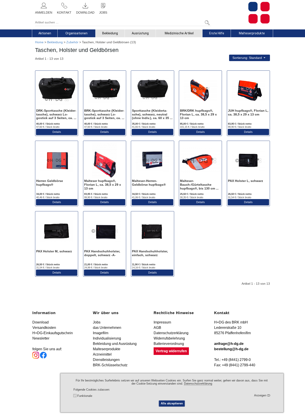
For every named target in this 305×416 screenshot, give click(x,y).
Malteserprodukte (252, 33)
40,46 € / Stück (47, 197)
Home (39, 42)
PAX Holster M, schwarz (54, 251)
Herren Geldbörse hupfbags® (49, 182)
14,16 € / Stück (143, 267)
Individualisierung (107, 338)
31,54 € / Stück (239, 197)
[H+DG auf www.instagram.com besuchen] (35, 357)
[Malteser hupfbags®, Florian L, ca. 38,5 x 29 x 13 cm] (104, 160)
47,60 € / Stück (47, 127)
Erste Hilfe (216, 33)
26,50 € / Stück (240, 194)
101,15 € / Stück (192, 127)
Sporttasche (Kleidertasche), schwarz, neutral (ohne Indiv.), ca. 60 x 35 (151, 114)
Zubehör (72, 42)
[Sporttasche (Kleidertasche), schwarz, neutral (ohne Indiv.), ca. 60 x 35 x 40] (152, 90)
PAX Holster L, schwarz (245, 181)
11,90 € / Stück (143, 264)
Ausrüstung (140, 33)
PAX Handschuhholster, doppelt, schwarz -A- (102, 253)
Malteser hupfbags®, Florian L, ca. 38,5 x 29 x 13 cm (102, 184)
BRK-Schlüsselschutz (110, 365)
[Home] (259, 13)
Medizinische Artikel (179, 33)
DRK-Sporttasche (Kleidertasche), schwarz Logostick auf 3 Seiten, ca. (56, 114)
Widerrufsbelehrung (169, 338)
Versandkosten (44, 328)
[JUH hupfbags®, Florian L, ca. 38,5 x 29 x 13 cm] (248, 90)
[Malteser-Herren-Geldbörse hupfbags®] (152, 160)
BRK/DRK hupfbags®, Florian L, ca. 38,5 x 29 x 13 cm (198, 114)
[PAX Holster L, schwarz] (248, 160)
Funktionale (84, 395)
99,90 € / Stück (239, 127)
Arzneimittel (102, 354)
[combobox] (249, 58)
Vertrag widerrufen (171, 351)
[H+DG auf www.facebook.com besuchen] (43, 357)
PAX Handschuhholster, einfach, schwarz (150, 253)
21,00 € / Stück (96, 264)
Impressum (162, 322)
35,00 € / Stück (144, 123)
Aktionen (44, 33)
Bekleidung (110, 33)
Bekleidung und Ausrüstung (115, 344)
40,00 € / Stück (48, 123)
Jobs (96, 322)
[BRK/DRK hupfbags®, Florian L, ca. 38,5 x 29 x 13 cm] (200, 90)
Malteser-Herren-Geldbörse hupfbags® (149, 182)
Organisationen (76, 33)
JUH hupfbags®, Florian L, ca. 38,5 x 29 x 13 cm (248, 112)
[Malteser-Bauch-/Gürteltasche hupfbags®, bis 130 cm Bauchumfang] (200, 160)
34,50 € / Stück (144, 194)
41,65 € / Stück (143, 127)
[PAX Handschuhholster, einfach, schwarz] (152, 230)
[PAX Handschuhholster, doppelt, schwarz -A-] (104, 230)
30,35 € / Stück (191, 197)
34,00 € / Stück (48, 194)
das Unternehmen (107, 328)
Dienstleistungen (106, 360)
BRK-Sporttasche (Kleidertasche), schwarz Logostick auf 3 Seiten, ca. (104, 114)
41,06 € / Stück (143, 197)
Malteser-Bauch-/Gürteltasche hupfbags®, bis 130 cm (198, 184)
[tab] (45, 33)
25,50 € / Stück (192, 194)
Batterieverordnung (169, 344)
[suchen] (207, 23)
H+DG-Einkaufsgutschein (52, 333)
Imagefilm (100, 333)
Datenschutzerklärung (171, 333)
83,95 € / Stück (240, 123)
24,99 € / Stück (95, 267)
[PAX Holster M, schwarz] (56, 230)
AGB (157, 328)
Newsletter (40, 338)
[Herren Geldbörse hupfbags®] (56, 160)
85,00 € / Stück (192, 123)
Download (40, 322)
